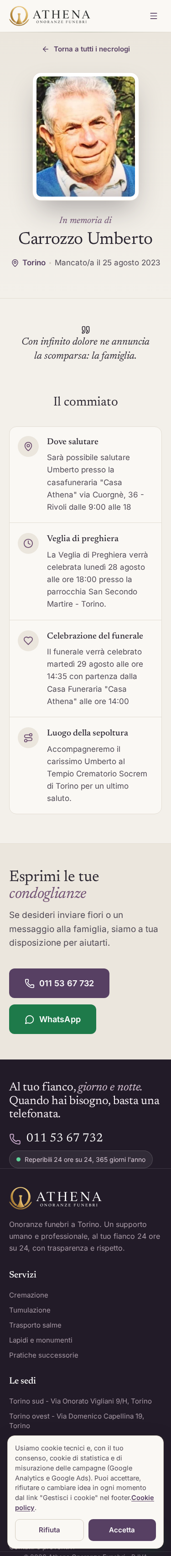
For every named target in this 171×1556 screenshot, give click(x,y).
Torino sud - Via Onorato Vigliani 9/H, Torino (80, 1401)
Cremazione (28, 1295)
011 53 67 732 (66, 983)
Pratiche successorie (43, 1355)
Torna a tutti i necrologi (92, 49)
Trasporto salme (35, 1325)
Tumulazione (30, 1310)
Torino (34, 262)
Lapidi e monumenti (41, 1340)
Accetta (122, 1530)
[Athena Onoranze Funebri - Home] (49, 16)
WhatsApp (60, 1019)
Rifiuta (49, 1530)
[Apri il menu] (153, 16)
